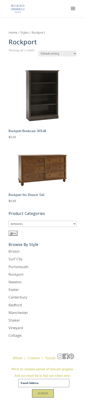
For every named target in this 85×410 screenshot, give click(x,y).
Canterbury (17, 297)
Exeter (13, 289)
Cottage (15, 335)
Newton (15, 282)
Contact (34, 358)
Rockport (16, 274)
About (17, 358)
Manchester (18, 312)
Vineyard (15, 327)
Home (12, 32)
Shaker (14, 320)
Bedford (15, 305)
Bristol (13, 251)
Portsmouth (18, 266)
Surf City (15, 259)
